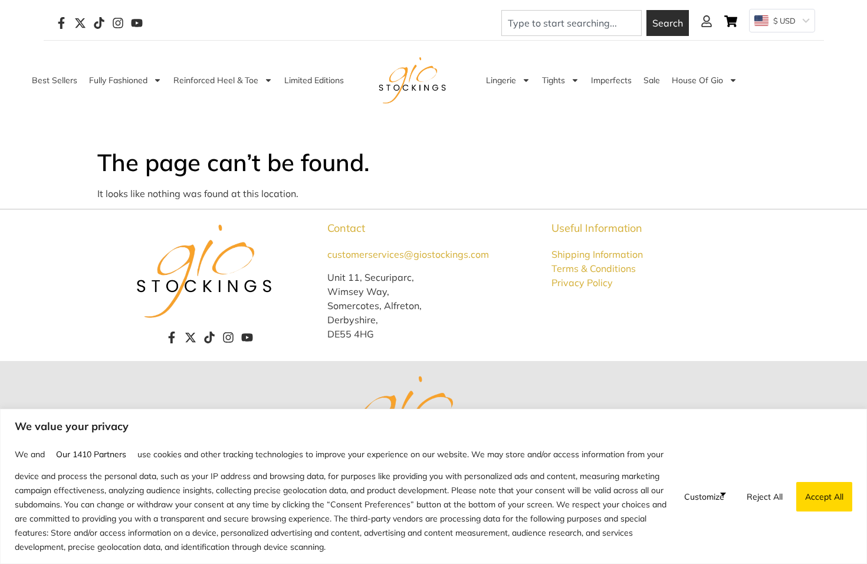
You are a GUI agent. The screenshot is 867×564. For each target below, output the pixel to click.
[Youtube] (137, 23)
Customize (704, 496)
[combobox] (571, 23)
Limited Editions (314, 80)
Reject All (765, 496)
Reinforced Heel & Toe (215, 80)
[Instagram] (118, 23)
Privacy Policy (582, 282)
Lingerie (501, 80)
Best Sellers (54, 80)
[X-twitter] (80, 23)
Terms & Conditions (593, 268)
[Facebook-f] (61, 23)
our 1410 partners (91, 454)
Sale (651, 80)
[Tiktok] (99, 23)
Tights (553, 80)
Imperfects (611, 80)
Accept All (824, 496)
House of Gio (697, 80)
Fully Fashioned (118, 80)
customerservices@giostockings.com (408, 254)
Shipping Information (597, 254)
